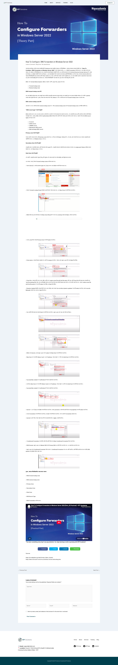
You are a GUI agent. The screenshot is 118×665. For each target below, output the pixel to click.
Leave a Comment (30, 64)
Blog (71, 2)
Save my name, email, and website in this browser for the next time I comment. (48, 611)
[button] (110, 2)
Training (65, 2)
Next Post (96, 570)
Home (45, 2)
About (51, 2)
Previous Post (22, 570)
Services (58, 2)
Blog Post (38, 64)
